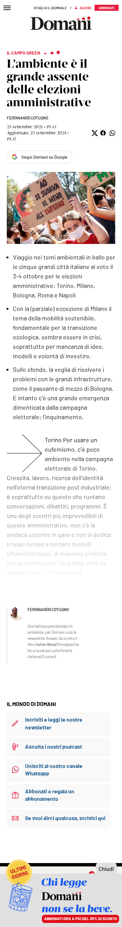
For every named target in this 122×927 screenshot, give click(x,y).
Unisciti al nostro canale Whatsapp (53, 769)
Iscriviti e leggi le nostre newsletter (53, 723)
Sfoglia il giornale (50, 8)
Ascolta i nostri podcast (53, 746)
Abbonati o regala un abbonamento (49, 795)
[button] (94, 133)
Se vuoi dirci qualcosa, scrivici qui (65, 818)
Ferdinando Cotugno (27, 117)
